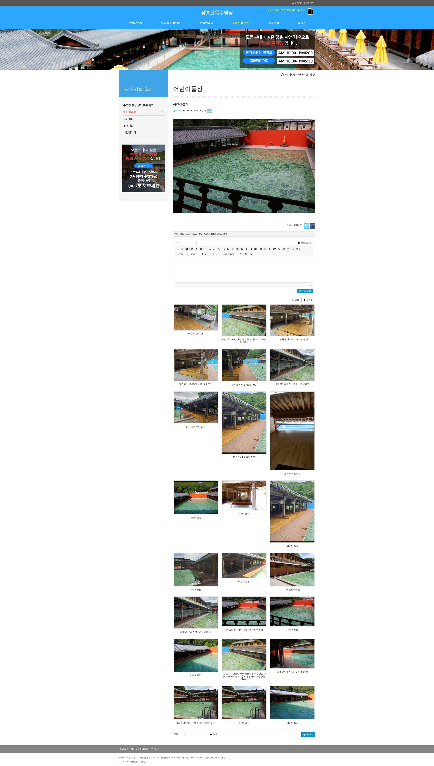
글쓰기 (310, 300)
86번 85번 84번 (195, 333)
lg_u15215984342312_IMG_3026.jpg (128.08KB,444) (202, 234)
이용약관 (124, 749)
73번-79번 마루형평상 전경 (244, 385)
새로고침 (306, 242)
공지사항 (273, 22)
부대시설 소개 (240, 22)
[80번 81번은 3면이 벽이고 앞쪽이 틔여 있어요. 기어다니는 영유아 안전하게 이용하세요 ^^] (292, 320)
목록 (297, 300)
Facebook (312, 226)
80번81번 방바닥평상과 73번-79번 (195, 384)
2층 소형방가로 (292, 589)
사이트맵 (310, 3)
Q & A (301, 22)
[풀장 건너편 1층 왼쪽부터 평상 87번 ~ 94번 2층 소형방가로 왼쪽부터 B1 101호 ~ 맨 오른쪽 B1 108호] (292, 653)
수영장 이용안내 (171, 22)
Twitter (306, 226)
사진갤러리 (129, 132)
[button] (178, 249)
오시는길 (155, 749)
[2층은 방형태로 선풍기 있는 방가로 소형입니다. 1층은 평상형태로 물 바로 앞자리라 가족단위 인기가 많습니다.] (292, 365)
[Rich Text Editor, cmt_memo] (244, 270)
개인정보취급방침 (139, 749)
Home (291, 3)
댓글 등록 (306, 291)
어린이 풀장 (195, 517)
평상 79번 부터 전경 (195, 427)
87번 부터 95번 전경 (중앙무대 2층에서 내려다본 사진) (244, 341)
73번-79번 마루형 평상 (244, 457)
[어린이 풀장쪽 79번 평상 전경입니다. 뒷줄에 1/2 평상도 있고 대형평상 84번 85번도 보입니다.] (196, 407)
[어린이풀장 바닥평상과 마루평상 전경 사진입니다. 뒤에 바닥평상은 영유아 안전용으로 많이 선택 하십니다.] (196, 365)
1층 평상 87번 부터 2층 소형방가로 (195, 631)
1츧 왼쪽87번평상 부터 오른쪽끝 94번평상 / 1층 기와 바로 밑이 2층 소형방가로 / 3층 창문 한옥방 (244, 676)
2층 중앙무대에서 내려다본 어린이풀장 (244, 629)
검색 (215, 734)
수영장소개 (135, 22)
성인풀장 (128, 118)
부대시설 (128, 125)
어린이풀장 (129, 112)
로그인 (300, 3)
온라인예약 (206, 22)
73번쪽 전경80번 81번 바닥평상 (292, 339)
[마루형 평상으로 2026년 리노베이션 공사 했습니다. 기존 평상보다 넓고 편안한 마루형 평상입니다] (244, 422)
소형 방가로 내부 (292, 473)
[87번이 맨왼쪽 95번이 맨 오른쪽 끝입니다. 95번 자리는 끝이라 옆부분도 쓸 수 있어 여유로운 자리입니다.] (244, 320)
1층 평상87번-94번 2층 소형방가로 (292, 671)
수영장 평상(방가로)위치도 (138, 105)
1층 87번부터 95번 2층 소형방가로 (292, 384)
